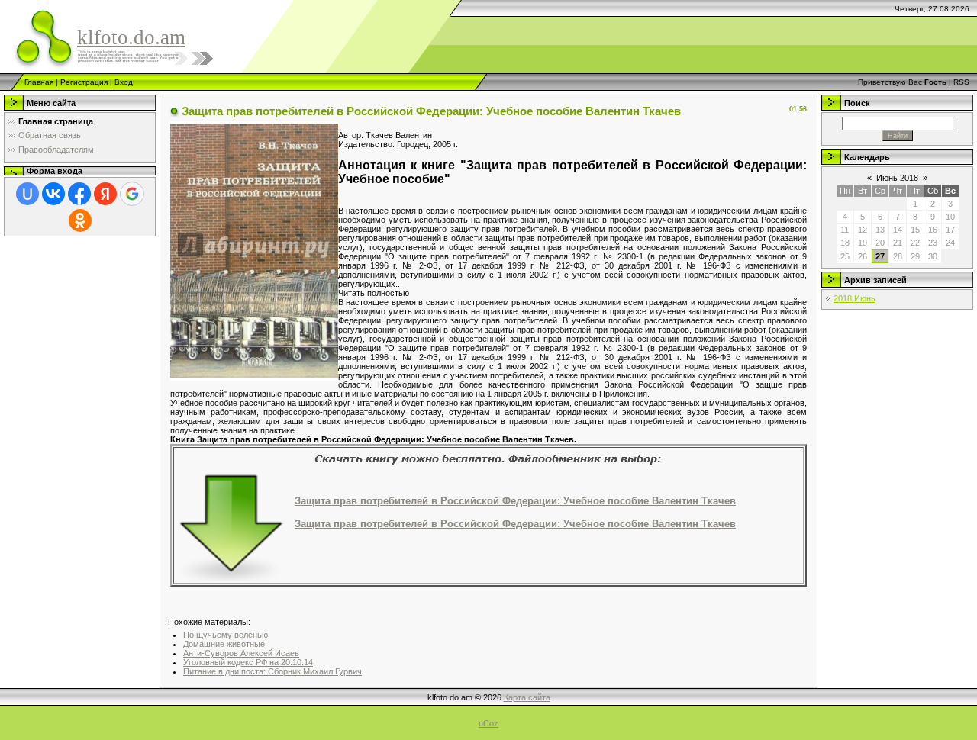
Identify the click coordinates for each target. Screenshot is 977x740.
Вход (123, 82)
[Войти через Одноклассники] (80, 220)
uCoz (488, 723)
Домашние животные (224, 643)
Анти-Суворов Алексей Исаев (241, 653)
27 (880, 256)
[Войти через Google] (132, 194)
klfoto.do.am (131, 37)
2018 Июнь (854, 298)
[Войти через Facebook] (79, 193)
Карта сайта (527, 697)
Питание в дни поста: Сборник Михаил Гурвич (272, 671)
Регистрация (84, 82)
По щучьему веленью (225, 634)
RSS (961, 82)
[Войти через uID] (27, 193)
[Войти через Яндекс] (105, 193)
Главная (38, 82)
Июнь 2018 (897, 177)
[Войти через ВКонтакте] (53, 193)
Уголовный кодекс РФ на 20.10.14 (248, 662)
